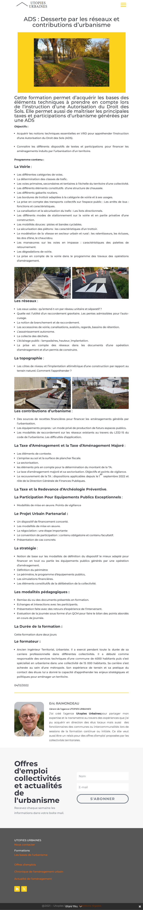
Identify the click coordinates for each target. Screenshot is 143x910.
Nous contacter (24, 844)
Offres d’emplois (25, 864)
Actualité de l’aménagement (33, 878)
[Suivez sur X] (24, 889)
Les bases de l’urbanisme (30, 854)
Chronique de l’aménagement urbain (38, 871)
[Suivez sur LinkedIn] (17, 889)
